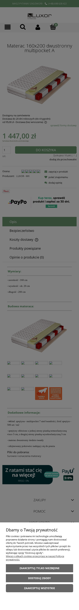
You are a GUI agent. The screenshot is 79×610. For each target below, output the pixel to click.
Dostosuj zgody (39, 578)
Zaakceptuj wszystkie (39, 588)
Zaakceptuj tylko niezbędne (39, 568)
